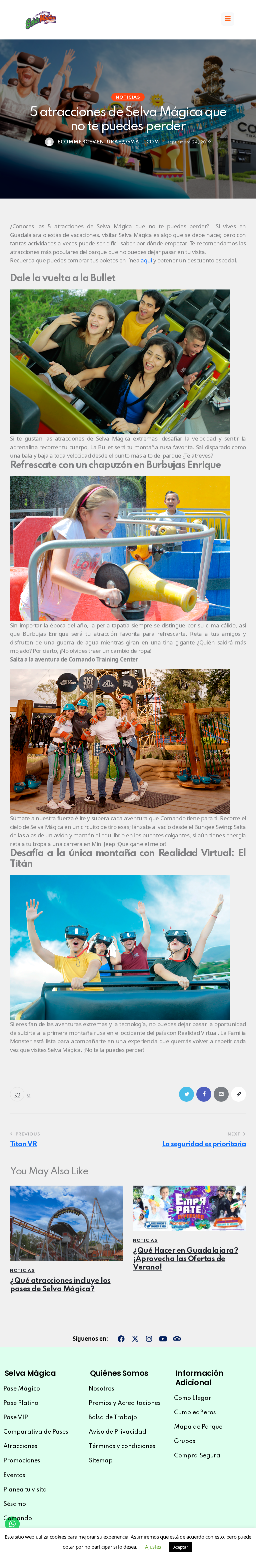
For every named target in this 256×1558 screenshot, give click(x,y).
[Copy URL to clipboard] (238, 1094)
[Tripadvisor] (177, 1339)
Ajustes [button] (153, 1546)
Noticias (128, 97)
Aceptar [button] (180, 1547)
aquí (146, 260)
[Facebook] (121, 1339)
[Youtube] (163, 1339)
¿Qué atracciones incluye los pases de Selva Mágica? (60, 1285)
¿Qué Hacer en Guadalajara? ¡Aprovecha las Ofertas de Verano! (185, 1259)
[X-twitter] (135, 1339)
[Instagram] (149, 1339)
